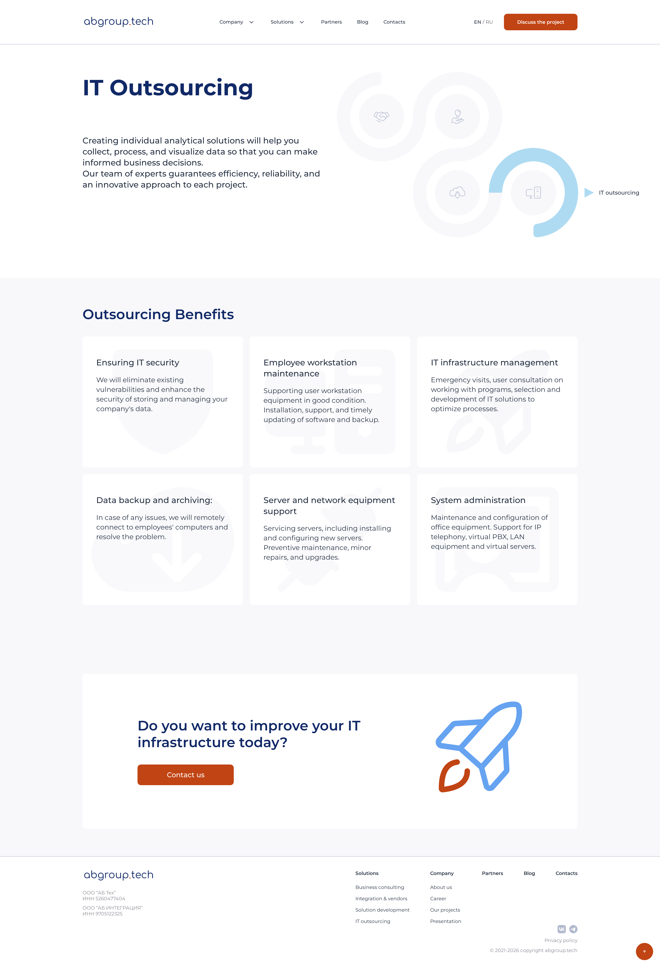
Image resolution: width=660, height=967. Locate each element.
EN (477, 22)
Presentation (445, 921)
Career (438, 898)
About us (441, 887)
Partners (331, 22)
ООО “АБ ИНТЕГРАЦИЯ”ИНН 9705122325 (112, 911)
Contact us (186, 775)
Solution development (382, 910)
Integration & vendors (381, 898)
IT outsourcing (372, 921)
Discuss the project (540, 22)
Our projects (445, 910)
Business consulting (379, 887)
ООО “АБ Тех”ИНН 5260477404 (103, 895)
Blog (362, 22)
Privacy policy (561, 940)
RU (489, 22)
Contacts (394, 22)
